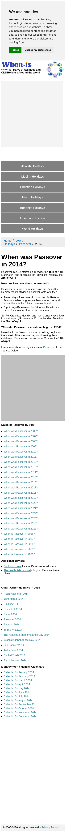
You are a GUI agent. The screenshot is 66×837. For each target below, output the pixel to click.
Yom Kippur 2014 (13, 599)
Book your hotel (12, 566)
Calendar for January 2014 (19, 672)
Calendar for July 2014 (16, 696)
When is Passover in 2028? (19, 544)
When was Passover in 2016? (21, 482)
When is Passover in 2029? (19, 549)
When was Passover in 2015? (21, 477)
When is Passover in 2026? (19, 533)
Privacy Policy (49, 827)
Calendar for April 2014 (17, 684)
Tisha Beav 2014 (13, 650)
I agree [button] (15, 49)
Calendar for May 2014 (17, 688)
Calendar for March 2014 (18, 680)
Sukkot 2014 (11, 604)
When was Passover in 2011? (20, 456)
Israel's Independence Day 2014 (22, 640)
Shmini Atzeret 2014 (15, 660)
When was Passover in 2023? (21, 518)
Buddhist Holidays (32, 207)
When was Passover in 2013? (21, 467)
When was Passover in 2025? (21, 528)
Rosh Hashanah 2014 (16, 593)
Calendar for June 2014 (17, 692)
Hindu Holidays (32, 197)
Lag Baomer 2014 (14, 645)
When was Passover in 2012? (21, 462)
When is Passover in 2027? (19, 539)
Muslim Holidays (32, 176)
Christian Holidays (32, 187)
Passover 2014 (12, 619)
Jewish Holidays (32, 166)
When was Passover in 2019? (21, 497)
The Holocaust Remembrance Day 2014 (27, 634)
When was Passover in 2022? (21, 513)
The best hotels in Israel (17, 570)
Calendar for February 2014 (19, 676)
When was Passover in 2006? (21, 431)
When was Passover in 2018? (21, 492)
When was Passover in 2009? (21, 446)
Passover (48, 347)
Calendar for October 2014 (19, 708)
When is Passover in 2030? (19, 554)
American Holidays (32, 218)
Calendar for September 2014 (20, 704)
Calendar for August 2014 (18, 700)
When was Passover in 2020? (21, 503)
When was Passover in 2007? (21, 436)
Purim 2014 (10, 614)
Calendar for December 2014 (20, 716)
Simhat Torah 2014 (14, 655)
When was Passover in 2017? (21, 487)
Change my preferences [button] (38, 49)
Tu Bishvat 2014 (13, 629)
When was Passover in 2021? (21, 508)
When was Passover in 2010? (21, 451)
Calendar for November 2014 (20, 712)
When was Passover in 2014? (21, 472)
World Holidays (32, 228)
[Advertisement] (33, 114)
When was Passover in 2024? (21, 523)
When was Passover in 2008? (21, 441)
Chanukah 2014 (13, 609)
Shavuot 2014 (12, 624)
